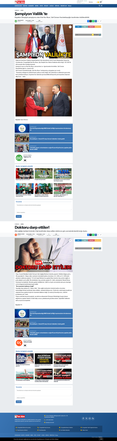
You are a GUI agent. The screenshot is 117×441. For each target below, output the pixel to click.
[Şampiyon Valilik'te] (44, 41)
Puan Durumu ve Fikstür (22, 430)
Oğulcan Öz (27, 157)
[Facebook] (83, 418)
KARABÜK (31, 5)
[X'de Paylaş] (90, 21)
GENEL (37, 5)
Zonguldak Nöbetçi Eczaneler (24, 427)
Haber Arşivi (85, 430)
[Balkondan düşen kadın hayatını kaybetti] (44, 358)
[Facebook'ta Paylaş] (88, 21)
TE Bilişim (100, 437)
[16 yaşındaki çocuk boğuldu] (25, 374)
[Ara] (99, 5)
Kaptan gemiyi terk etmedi (23, 179)
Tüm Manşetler (42, 430)
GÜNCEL (57, 5)
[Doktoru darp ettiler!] (44, 255)
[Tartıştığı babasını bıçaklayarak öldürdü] (63, 374)
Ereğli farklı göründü (40, 179)
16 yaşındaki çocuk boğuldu (23, 380)
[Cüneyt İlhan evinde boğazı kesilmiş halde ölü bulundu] (44, 374)
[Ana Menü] (101, 5)
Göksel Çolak (27, 342)
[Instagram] (89, 418)
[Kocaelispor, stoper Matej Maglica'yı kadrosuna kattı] (44, 188)
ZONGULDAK (18, 5)
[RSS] (93, 418)
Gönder (19, 216)
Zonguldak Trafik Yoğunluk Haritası (90, 427)
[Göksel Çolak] (19, 342)
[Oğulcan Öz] (19, 157)
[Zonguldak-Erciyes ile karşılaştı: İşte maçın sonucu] (63, 173)
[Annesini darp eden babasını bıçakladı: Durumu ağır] (63, 358)
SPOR (41, 5)
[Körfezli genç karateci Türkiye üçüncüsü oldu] (25, 188)
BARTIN (25, 5)
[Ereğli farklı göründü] (44, 173)
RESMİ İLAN (64, 5)
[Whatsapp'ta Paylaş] (93, 21)
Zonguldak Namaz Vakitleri (67, 427)
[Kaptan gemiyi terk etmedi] (25, 173)
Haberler (17, 10)
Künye (69, 5)
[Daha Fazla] (96, 21)
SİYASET (46, 5)
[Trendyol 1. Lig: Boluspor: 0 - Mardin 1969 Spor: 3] (63, 188)
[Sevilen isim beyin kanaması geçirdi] (25, 358)
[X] (86, 418)
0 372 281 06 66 (49, 419)
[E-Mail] (25, 160)
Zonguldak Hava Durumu (44, 427)
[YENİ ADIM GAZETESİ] (20, 2)
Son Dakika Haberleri (65, 430)
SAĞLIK (52, 5)
